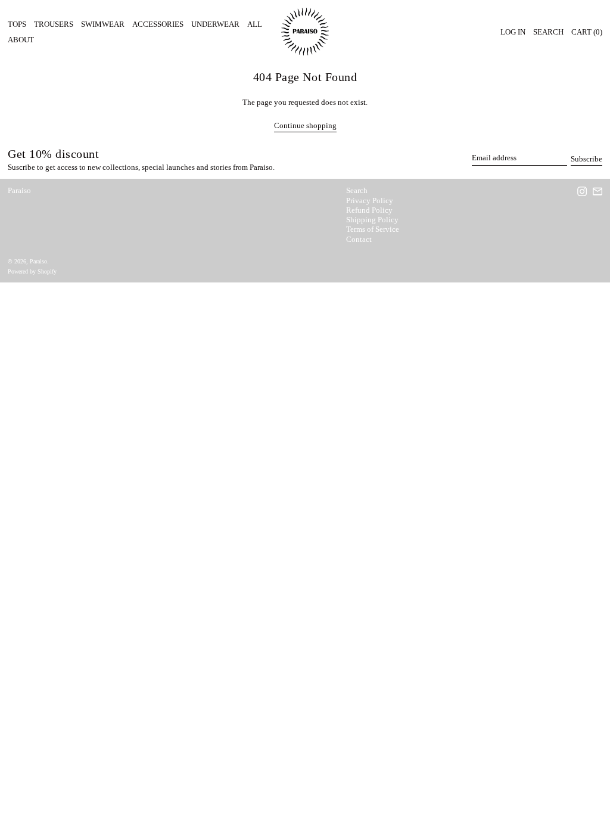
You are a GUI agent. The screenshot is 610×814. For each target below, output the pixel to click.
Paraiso (19, 190)
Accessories (157, 24)
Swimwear (103, 24)
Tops (17, 24)
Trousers (53, 24)
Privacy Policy (369, 200)
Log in (512, 31)
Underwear (215, 24)
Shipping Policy (372, 219)
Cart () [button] (586, 31)
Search (357, 190)
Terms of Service (372, 229)
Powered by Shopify (32, 271)
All (254, 24)
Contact (359, 239)
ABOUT (21, 39)
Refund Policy (369, 210)
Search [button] (548, 31)
